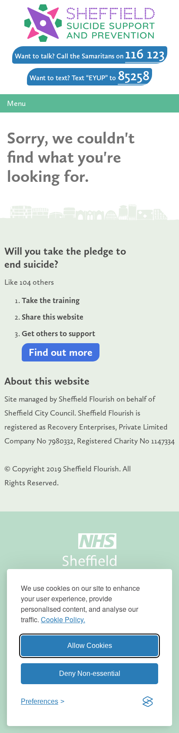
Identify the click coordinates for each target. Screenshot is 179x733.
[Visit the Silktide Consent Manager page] (147, 701)
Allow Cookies (89, 645)
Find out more (61, 352)
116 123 (145, 53)
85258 (133, 75)
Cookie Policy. (63, 619)
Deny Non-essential (89, 673)
